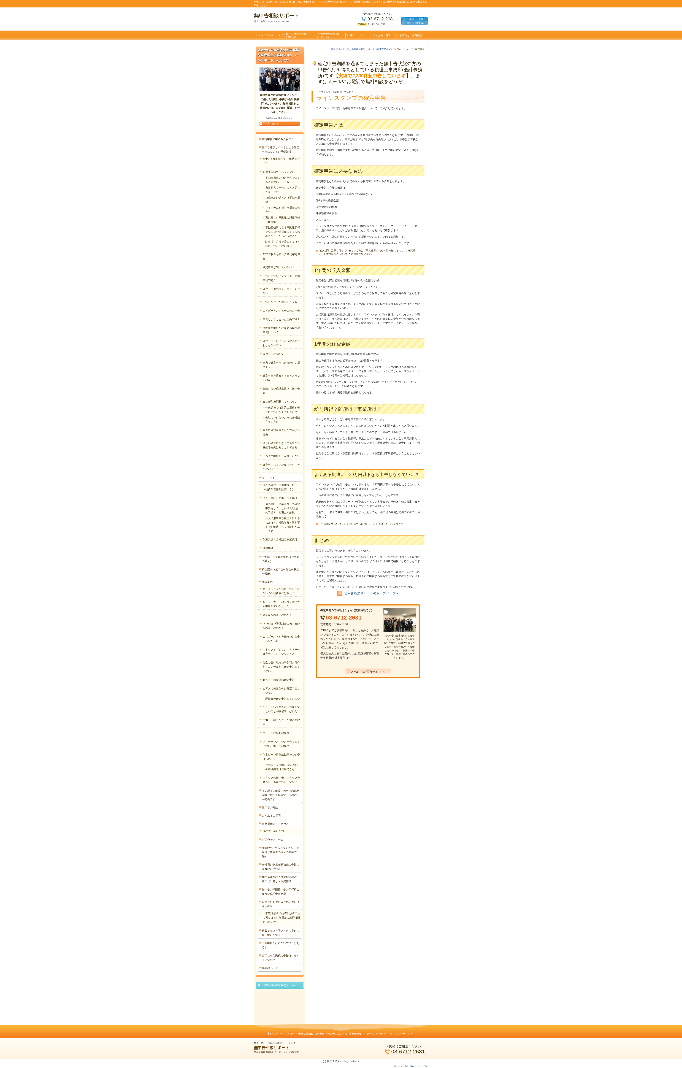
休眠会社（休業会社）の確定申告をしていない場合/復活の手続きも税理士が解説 (282, 508)
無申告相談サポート (276, 15)
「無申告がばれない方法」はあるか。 (280, 945)
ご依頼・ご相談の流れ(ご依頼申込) (305, 1033)
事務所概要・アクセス (361, 1033)
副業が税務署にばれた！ (277, 614)
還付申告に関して (273, 353)
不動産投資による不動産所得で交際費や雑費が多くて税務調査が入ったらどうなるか (282, 231)
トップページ (265, 35)
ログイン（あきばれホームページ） (411, 1066)
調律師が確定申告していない (282, 698)
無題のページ (270, 967)
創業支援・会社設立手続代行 (280, 539)
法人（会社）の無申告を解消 (280, 497)
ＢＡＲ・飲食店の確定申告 (279, 679)
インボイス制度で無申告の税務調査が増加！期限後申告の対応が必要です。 (280, 795)
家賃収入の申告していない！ (280, 171)
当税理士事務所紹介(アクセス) (328, 35)
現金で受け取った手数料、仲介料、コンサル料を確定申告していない (281, 666)
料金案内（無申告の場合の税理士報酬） (280, 571)
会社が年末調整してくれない (280, 401)
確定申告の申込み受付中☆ (278, 139)
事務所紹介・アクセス (275, 823)
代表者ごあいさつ (273, 830)
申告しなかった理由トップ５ (280, 301)
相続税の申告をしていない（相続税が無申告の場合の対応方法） (280, 852)
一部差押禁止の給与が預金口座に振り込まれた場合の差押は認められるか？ (281, 917)
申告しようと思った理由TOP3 (281, 319)
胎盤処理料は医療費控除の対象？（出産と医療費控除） (279, 879)
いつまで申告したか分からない (281, 456)
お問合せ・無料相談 (411, 35)
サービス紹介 (270, 477)
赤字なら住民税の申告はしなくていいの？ (280, 957)
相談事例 (267, 581)
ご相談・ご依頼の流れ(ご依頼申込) (294, 35)
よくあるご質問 (382, 35)
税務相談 (268, 548)
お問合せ (381, 1033)
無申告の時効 (270, 807)
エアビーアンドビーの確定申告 (281, 310)
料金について (357, 35)
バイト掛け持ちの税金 (276, 732)
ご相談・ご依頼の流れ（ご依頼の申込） (280, 559)
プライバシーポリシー (400, 1033)
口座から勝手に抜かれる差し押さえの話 (280, 904)
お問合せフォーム (272, 839)
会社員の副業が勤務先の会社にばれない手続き (280, 866)
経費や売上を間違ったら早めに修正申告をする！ (280, 932)
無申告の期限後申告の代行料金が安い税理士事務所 (280, 891)
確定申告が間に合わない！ (279, 267)
